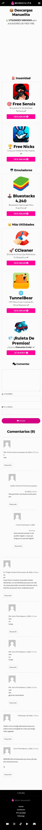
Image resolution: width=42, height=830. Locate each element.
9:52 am (34, 687)
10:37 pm (35, 452)
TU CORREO (8, 407)
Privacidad (21, 813)
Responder (8, 465)
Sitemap (21, 816)
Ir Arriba (21, 793)
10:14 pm (32, 531)
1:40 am (36, 716)
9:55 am (36, 748)
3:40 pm (36, 572)
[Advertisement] (21, 49)
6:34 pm (34, 491)
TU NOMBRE (8, 394)
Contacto (21, 810)
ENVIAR (22, 421)
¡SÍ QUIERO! (20, 352)
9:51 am (34, 616)
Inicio (21, 806)
